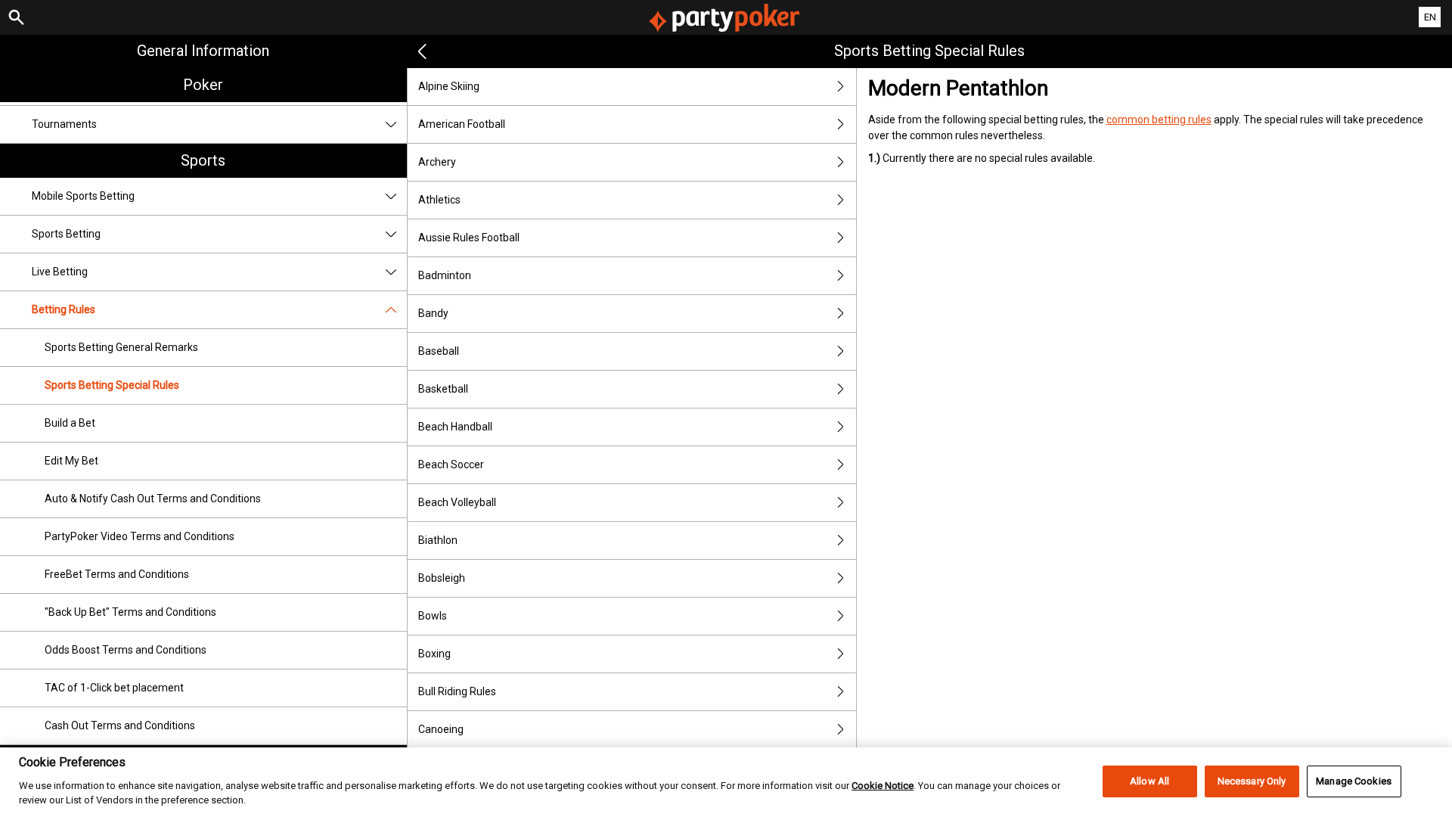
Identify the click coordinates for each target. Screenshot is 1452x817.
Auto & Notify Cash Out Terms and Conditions (153, 498)
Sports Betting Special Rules (112, 385)
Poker (203, 85)
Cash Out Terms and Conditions (120, 725)
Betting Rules (63, 309)
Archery (437, 162)
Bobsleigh (441, 578)
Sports (203, 160)
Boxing (434, 654)
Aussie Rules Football (469, 237)
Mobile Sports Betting (83, 196)
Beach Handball (455, 427)
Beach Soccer (451, 464)
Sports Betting (66, 234)
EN (1430, 17)
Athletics (439, 200)
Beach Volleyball (457, 502)
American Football (461, 124)
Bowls (432, 616)
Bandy (433, 313)
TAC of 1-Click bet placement (114, 688)
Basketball (443, 389)
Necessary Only (1252, 781)
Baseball (438, 351)
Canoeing (441, 729)
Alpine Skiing (448, 86)
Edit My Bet (71, 461)
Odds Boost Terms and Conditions (125, 650)
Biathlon (438, 540)
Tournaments (64, 124)
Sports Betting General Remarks (121, 347)
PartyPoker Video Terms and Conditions (139, 536)
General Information (203, 51)
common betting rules (1159, 119)
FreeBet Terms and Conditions (117, 574)
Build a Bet (70, 423)
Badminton (444, 275)
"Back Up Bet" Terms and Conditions (130, 612)
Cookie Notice (883, 785)
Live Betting (60, 272)
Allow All (1149, 781)
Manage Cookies (1354, 781)
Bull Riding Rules (457, 691)
